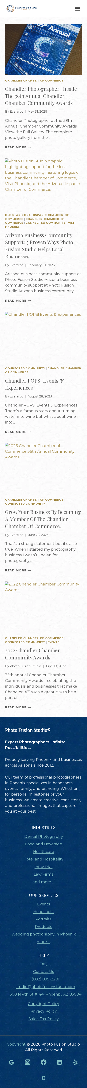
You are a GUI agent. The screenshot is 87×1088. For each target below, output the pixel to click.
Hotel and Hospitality (43, 859)
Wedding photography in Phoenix (43, 934)
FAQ (43, 964)
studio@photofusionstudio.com (45, 986)
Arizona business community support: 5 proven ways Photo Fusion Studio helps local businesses (39, 246)
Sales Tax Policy (44, 1019)
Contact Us (43, 971)
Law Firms (43, 874)
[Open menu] (77, 8)
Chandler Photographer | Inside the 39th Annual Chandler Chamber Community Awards (41, 95)
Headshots (43, 911)
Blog (9, 215)
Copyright (16, 1044)
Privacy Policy (43, 1011)
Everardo (16, 111)
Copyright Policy (43, 1003)
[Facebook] (43, 1062)
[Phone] (43, 1078)
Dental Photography (43, 836)
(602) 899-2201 (45, 979)
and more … (43, 882)
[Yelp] (75, 1062)
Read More (18, 147)
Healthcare (43, 851)
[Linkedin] (59, 1062)
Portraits (43, 919)
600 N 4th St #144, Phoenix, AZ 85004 (46, 994)
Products (43, 926)
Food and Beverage (43, 844)
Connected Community (46, 222)
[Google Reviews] (11, 1062)
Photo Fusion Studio (25, 666)
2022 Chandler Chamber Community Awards (32, 654)
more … (43, 941)
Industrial (44, 866)
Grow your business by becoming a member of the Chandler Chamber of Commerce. (43, 518)
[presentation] (43, 49)
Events (54, 642)
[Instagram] (27, 1062)
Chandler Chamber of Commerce (34, 80)
